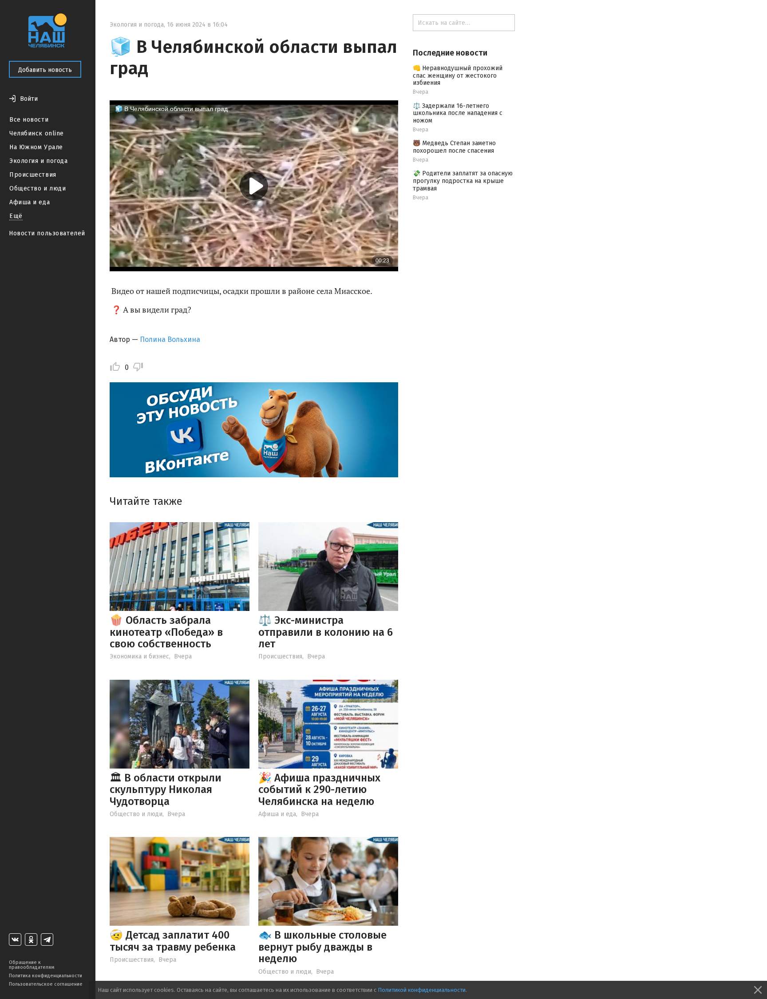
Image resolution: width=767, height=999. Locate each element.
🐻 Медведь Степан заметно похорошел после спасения (454, 147)
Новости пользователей (47, 233)
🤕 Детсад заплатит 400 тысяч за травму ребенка (173, 941)
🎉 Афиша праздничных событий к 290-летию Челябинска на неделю (319, 790)
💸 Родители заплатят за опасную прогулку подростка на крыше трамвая (463, 181)
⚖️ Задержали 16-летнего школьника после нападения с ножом (457, 113)
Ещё (16, 216)
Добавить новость (45, 70)
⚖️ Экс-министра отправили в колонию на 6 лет (325, 632)
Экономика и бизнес (139, 656)
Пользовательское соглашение (46, 984)
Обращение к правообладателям (31, 965)
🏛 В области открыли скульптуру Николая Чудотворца (165, 790)
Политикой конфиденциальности (422, 990)
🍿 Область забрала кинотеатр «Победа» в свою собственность (166, 632)
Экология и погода (38, 161)
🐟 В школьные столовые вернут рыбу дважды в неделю (322, 947)
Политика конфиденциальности (45, 975)
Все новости (28, 119)
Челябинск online (36, 133)
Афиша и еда (29, 202)
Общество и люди (37, 188)
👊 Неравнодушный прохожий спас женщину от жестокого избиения (457, 75)
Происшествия (32, 174)
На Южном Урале (36, 147)
